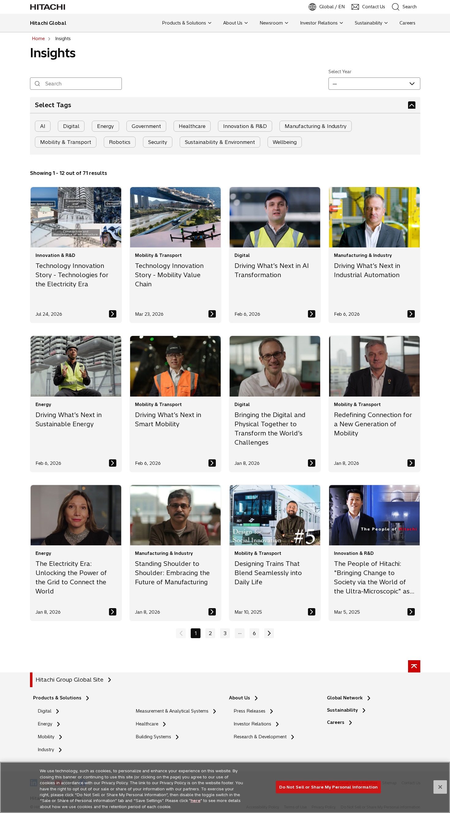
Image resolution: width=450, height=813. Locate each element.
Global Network (345, 698)
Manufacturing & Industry (316, 126)
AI (42, 126)
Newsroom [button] (271, 23)
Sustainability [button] (368, 23)
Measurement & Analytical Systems (172, 711)
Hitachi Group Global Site (69, 679)
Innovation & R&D (245, 126)
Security (157, 142)
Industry (46, 749)
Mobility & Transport (65, 142)
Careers (337, 722)
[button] (374, 83)
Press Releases (249, 711)
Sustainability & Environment (220, 142)
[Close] (440, 787)
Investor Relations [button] (319, 23)
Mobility (46, 737)
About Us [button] (232, 23)
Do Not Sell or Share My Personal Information (328, 786)
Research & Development (260, 737)
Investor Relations (252, 724)
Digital (71, 126)
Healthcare (192, 126)
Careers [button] (406, 23)
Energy (105, 126)
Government (146, 126)
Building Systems (153, 737)
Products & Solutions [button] (184, 23)
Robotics (119, 142)
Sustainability (342, 710)
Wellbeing (285, 142)
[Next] (269, 633)
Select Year (339, 71)
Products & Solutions (57, 698)
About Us (239, 698)
